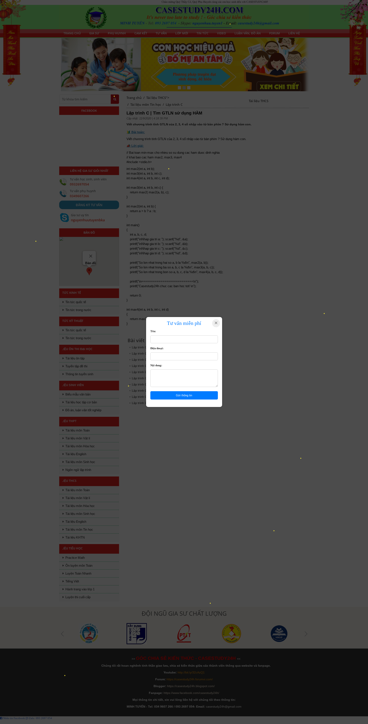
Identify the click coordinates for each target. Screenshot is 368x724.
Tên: (153, 331)
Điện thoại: (157, 348)
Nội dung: (156, 365)
